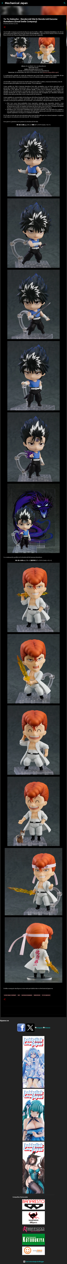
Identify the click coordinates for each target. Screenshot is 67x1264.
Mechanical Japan (16, 3)
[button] (4, 27)
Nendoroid (37, 995)
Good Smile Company (10, 995)
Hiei (19, 995)
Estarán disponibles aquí (50, 72)
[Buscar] (65, 3)
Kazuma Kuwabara (27, 995)
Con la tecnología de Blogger (34, 1261)
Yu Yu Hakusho (46, 995)
